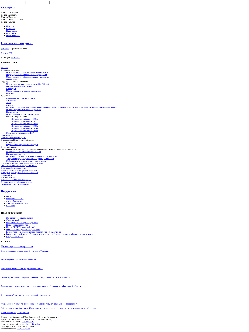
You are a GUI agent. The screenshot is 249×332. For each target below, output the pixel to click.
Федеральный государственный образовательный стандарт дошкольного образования (39, 304)
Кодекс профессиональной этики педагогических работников (33, 232)
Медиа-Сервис (23, 329)
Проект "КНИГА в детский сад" (20, 227)
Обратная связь (13, 35)
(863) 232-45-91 (27, 322)
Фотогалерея (12, 33)
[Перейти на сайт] (17, 246)
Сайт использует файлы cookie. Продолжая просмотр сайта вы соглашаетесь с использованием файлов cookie (49, 308)
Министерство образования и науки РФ (18, 260)
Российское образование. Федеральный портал (22, 268)
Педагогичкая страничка (17, 225)
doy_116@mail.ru (33, 324)
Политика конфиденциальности (15, 313)
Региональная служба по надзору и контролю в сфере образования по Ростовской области (41, 286)
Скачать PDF (6, 53)
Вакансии (10, 206)
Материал (15, 57)
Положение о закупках (17, 43)
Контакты (10, 28)
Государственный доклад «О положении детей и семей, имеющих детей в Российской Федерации (49, 234)
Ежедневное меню (14, 236)
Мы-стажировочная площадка (19, 218)
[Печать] (5, 49)
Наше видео (11, 31)
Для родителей (12, 220)
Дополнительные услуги (17, 203)
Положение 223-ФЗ (14, 199)
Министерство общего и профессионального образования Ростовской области (36, 277)
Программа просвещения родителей (22, 222)
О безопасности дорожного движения (23, 229)
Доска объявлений (14, 201)
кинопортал (8, 7)
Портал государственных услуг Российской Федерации (25, 251)
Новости (10, 26)
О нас (8, 196)
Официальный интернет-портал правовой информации (25, 295)
